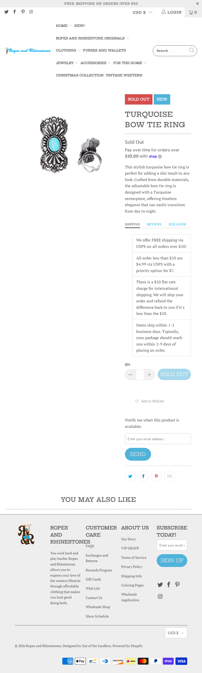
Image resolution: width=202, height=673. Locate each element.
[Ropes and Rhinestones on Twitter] (6, 12)
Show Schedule (97, 616)
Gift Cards (93, 579)
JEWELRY (65, 63)
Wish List (93, 588)
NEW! (79, 26)
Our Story (128, 539)
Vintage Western (124, 75)
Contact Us (94, 597)
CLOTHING (66, 50)
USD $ (139, 12)
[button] (149, 401)
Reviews (154, 224)
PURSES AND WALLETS (104, 50)
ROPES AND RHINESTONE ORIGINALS (91, 38)
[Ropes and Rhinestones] (27, 51)
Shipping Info (131, 576)
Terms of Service (133, 557)
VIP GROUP (130, 548)
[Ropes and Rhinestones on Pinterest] (22, 12)
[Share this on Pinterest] (156, 476)
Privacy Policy (131, 566)
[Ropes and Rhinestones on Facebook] (14, 12)
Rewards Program (99, 570)
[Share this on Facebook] (143, 476)
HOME (62, 26)
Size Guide (177, 224)
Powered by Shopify (128, 645)
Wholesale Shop (98, 606)
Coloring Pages (132, 585)
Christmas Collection (80, 75)
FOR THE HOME (127, 63)
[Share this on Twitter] (130, 476)
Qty (127, 364)
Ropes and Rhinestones (43, 645)
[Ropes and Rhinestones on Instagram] (31, 12)
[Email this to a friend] (169, 476)
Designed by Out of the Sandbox (87, 645)
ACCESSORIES (93, 63)
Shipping (132, 224)
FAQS (90, 546)
